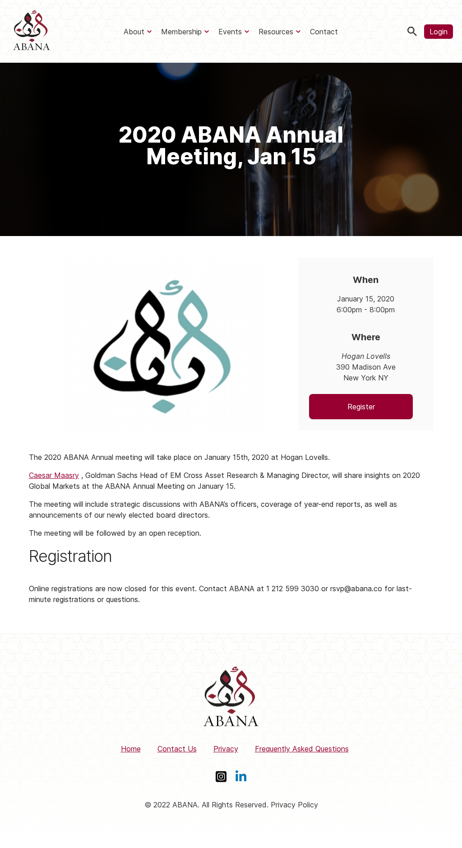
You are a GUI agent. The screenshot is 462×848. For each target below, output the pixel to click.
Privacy (225, 748)
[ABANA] (31, 31)
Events (230, 31)
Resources (276, 31)
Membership (181, 31)
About (134, 31)
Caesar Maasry (54, 475)
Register (361, 406)
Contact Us (177, 748)
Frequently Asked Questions (302, 748)
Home (131, 748)
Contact (324, 31)
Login (439, 31)
